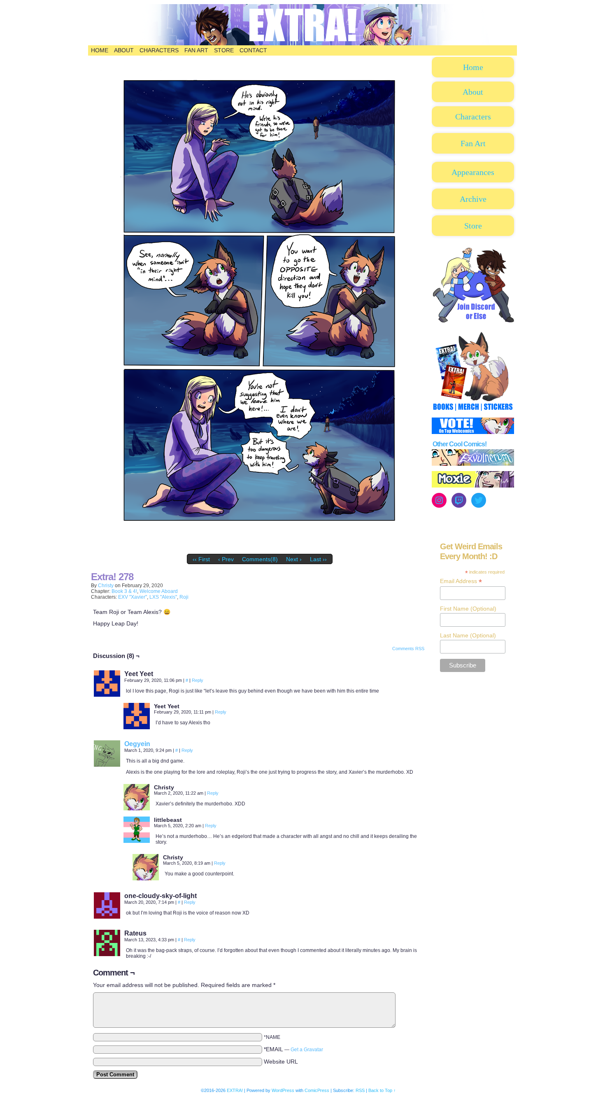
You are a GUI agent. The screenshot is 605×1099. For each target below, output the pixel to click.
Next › (294, 559)
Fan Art (196, 50)
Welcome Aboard (159, 591)
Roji (183, 597)
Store (224, 50)
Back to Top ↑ (382, 1090)
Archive (473, 198)
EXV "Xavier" (132, 597)
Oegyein (137, 743)
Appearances (472, 172)
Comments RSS (408, 648)
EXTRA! (339, 28)
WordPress (283, 1090)
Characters (159, 50)
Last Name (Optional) (468, 635)
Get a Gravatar (307, 1049)
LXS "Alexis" (163, 597)
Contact (253, 50)
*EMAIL (293, 1049)
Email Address (461, 581)
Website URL (281, 1061)
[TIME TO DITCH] (259, 548)
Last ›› (318, 559)
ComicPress (317, 1090)
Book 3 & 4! (124, 591)
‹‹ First (201, 559)
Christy (106, 585)
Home (99, 50)
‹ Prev (226, 559)
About (124, 50)
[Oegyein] (107, 764)
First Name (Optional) (468, 608)
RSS (360, 1090)
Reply (197, 680)
